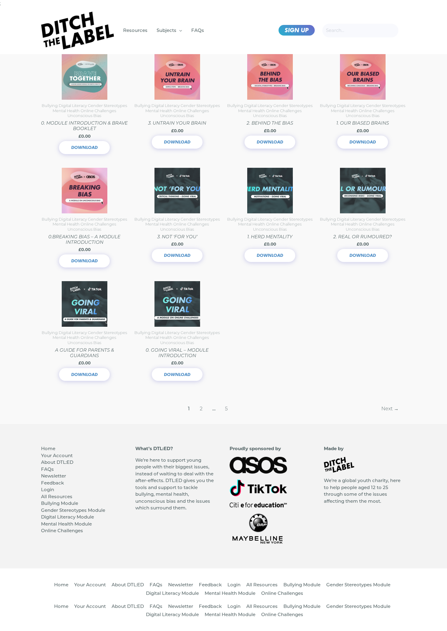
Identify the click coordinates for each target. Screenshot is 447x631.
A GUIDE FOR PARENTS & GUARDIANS (84, 352)
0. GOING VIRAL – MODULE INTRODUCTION (177, 352)
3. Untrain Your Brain (177, 123)
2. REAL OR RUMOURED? (362, 237)
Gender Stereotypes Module (73, 510)
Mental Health (67, 111)
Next (390, 409)
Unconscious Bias (84, 115)
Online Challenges (98, 111)
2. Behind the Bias (270, 123)
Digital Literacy (73, 105)
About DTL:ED (57, 462)
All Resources (56, 496)
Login (47, 489)
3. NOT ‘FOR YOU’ (177, 237)
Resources (135, 30)
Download (84, 147)
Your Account (57, 455)
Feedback (52, 483)
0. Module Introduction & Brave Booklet (84, 125)
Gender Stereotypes (107, 105)
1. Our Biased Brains (362, 123)
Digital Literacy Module (67, 517)
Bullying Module (59, 503)
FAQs (197, 30)
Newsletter (53, 476)
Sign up (297, 30)
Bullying (50, 105)
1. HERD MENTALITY (270, 237)
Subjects (166, 30)
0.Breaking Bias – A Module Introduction (84, 239)
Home (48, 448)
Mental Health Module (66, 524)
